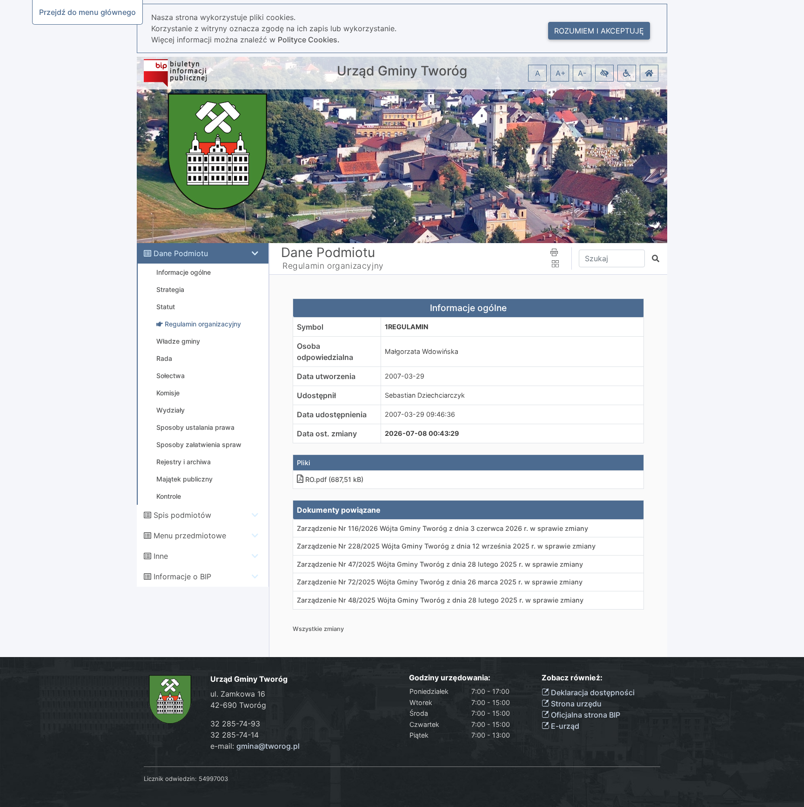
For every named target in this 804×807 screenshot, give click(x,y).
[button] (604, 73)
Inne (161, 556)
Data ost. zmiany (327, 433)
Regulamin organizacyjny (333, 266)
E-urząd (564, 726)
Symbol (310, 327)
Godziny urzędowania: (449, 677)
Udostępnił (316, 395)
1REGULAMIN (407, 327)
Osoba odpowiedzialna (325, 351)
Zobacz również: (572, 677)
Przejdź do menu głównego (87, 12)
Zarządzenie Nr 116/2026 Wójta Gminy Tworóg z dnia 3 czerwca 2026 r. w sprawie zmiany (442, 528)
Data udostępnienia (332, 414)
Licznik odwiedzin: (170, 778)
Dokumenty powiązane (339, 510)
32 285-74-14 (234, 734)
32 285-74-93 (235, 723)
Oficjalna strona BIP (584, 714)
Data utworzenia (326, 376)
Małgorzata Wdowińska (421, 351)
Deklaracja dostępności (592, 692)
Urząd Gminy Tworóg (402, 71)
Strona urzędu (575, 703)
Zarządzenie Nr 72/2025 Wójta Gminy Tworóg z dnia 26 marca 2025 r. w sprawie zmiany (440, 582)
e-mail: (255, 746)
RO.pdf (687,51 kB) (334, 479)
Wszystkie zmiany (318, 628)
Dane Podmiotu (181, 253)
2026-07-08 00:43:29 (422, 433)
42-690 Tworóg (238, 705)
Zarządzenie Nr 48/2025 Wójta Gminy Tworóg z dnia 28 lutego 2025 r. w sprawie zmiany (440, 600)
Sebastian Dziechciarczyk (425, 395)
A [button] (537, 73)
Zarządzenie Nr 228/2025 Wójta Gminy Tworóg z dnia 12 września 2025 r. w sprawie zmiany (446, 546)
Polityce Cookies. (309, 39)
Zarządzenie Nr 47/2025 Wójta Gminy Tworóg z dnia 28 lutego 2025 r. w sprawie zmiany (440, 564)
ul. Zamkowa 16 (237, 693)
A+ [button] (561, 73)
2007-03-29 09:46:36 (420, 414)
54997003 (213, 778)
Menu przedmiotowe (190, 535)
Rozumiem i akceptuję (599, 30)
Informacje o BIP (182, 576)
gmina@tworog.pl (268, 746)
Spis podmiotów (182, 515)
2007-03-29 (404, 376)
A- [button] (582, 73)
